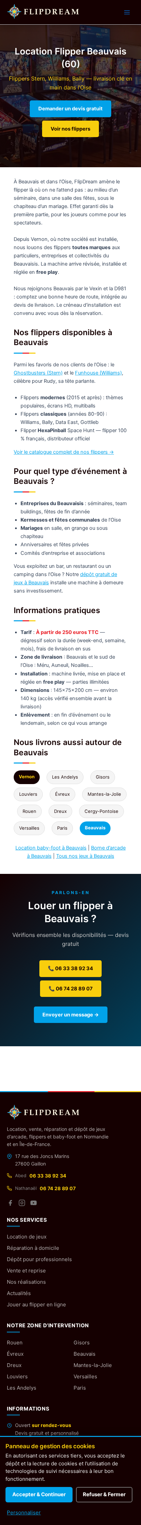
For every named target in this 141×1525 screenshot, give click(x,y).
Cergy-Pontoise (101, 811)
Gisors (103, 777)
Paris (62, 828)
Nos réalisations (26, 1282)
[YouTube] (33, 1202)
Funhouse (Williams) (98, 373)
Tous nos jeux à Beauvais (85, 856)
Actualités (19, 1293)
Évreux (62, 794)
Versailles (29, 828)
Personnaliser (24, 1512)
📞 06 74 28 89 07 (71, 989)
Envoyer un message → (70, 1015)
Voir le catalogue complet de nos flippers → (64, 452)
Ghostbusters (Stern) (38, 373)
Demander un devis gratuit (70, 109)
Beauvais (84, 1354)
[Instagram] (21, 1202)
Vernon (27, 776)
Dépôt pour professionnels (39, 1259)
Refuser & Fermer (104, 1494)
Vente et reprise (26, 1270)
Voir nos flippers (70, 129)
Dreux (60, 811)
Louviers (28, 794)
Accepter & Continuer (39, 1494)
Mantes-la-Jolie (104, 794)
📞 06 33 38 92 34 (70, 968)
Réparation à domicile (33, 1248)
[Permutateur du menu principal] (127, 12)
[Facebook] (10, 1202)
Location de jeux (27, 1236)
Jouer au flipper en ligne (36, 1304)
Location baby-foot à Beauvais (51, 848)
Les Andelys (65, 777)
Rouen (29, 811)
